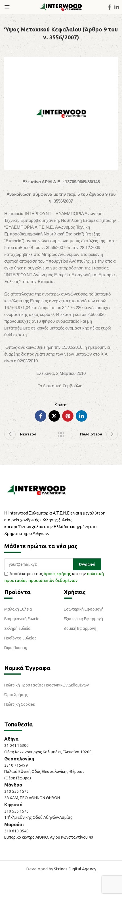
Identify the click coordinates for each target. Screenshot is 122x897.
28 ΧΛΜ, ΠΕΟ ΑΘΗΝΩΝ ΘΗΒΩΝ (32, 798)
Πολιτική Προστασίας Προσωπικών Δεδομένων (46, 685)
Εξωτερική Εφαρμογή (83, 619)
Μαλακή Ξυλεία (18, 609)
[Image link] (36, 489)
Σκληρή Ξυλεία (17, 628)
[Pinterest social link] (67, 416)
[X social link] (54, 416)
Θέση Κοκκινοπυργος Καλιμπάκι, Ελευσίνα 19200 (48, 752)
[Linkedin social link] (117, 7)
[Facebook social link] (109, 7)
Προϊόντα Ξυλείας (20, 638)
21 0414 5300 (17, 745)
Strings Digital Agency (75, 868)
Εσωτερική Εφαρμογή (84, 609)
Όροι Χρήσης (16, 694)
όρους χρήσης (57, 573)
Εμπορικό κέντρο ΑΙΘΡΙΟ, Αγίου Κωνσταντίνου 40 (48, 837)
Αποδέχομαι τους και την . (54, 577)
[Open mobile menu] (7, 7)
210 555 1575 (16, 791)
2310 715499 (16, 765)
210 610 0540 (16, 831)
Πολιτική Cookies (19, 704)
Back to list (61, 434)
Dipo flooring (15, 647)
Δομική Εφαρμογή (80, 628)
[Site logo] (61, 6)
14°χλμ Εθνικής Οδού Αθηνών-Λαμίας (38, 817)
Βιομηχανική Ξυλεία (22, 619)
